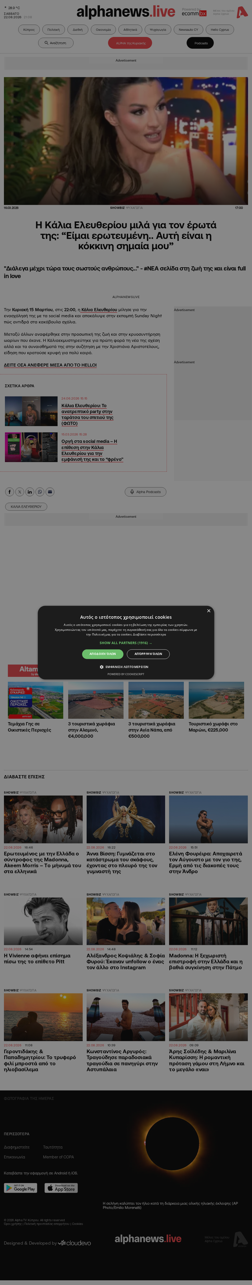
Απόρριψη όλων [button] (148, 654)
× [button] (208, 611)
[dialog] (126, 642)
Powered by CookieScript (126, 674)
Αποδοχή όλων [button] (103, 654)
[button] (126, 643)
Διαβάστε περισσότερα (149, 635)
